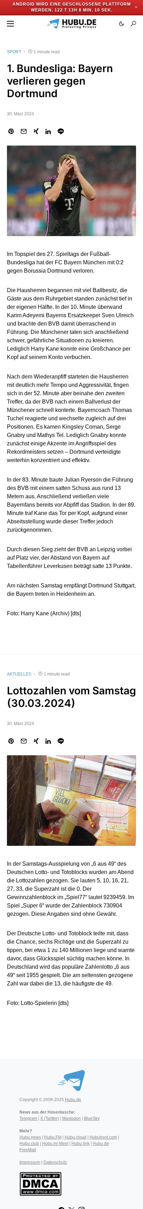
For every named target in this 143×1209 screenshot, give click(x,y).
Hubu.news (30, 1137)
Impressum (29, 1162)
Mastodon (71, 1118)
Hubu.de (73, 1099)
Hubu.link (81, 1143)
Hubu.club (29, 1143)
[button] (10, 23)
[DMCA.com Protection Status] (40, 1183)
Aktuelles (19, 674)
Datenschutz (55, 1162)
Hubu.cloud (75, 1137)
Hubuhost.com (103, 1137)
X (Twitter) (49, 1118)
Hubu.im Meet (55, 1143)
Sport (14, 51)
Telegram (28, 1118)
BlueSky (92, 1118)
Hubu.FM (52, 1137)
